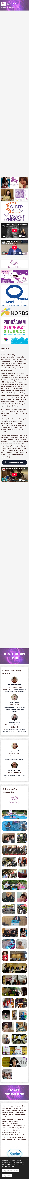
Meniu (26, 5)
